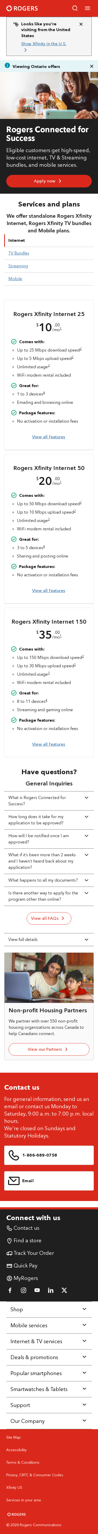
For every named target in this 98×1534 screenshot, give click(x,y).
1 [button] (61, 328)
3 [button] (49, 365)
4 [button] (44, 392)
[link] (47, 47)
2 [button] (81, 349)
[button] (75, 8)
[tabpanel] (49, 524)
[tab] (49, 240)
